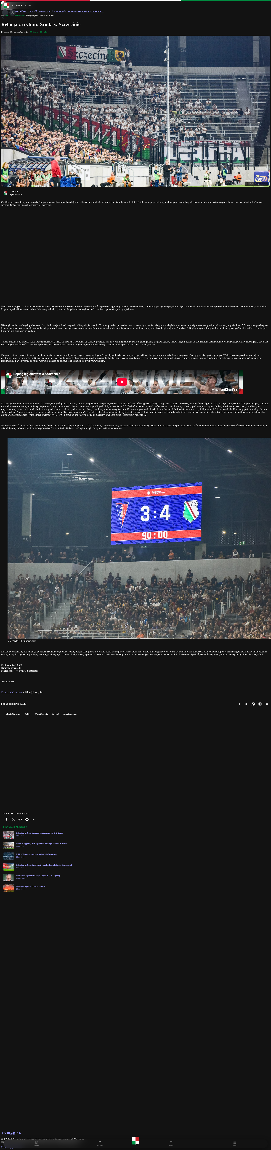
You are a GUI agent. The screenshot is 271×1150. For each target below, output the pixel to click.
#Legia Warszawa (13, 714)
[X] (246, 704)
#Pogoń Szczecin (41, 714)
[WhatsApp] (253, 704)
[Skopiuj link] (267, 704)
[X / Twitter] (5, 1133)
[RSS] (19, 1133)
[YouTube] (8, 1133)
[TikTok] (16, 1133)
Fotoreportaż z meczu (12, 692)
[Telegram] (260, 704)
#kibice (27, 714)
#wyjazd (55, 714)
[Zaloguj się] (2, 17)
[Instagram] (11, 1133)
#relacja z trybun (70, 714)
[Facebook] (239, 704)
